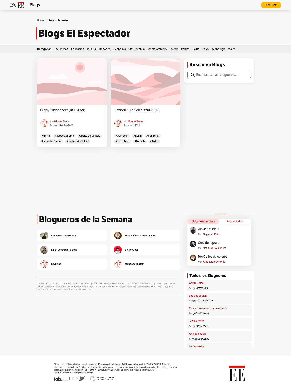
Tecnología (218, 49)
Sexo (206, 49)
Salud (196, 49)
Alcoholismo (122, 141)
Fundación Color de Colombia (214, 262)
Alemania (140, 141)
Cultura (91, 49)
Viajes (231, 49)
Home (41, 20)
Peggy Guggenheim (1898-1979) (62, 110)
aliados (154, 141)
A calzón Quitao (201, 338)
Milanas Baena (61, 121)
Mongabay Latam (134, 263)
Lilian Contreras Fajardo (64, 249)
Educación (77, 49)
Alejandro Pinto (208, 229)
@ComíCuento (201, 313)
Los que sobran (198, 295)
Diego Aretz (131, 249)
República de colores (212, 257)
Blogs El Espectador (84, 33)
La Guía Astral (196, 346)
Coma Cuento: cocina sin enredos (208, 308)
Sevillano (56, 263)
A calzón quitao (198, 333)
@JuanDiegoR (200, 326)
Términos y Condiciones (109, 364)
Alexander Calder (51, 141)
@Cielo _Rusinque (203, 300)
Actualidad (61, 49)
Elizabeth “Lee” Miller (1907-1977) (137, 110)
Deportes (104, 49)
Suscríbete (271, 5)
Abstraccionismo (64, 135)
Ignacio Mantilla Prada (63, 235)
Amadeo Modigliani (77, 141)
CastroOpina (196, 283)
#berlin (46, 135)
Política (185, 49)
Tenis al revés (196, 321)
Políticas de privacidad (132, 364)
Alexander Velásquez (214, 248)
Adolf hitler (152, 135)
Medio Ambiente (158, 49)
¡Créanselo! (121, 135)
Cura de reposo (208, 243)
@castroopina (200, 288)
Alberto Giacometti (89, 135)
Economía (120, 49)
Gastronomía (137, 49)
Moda (174, 49)
